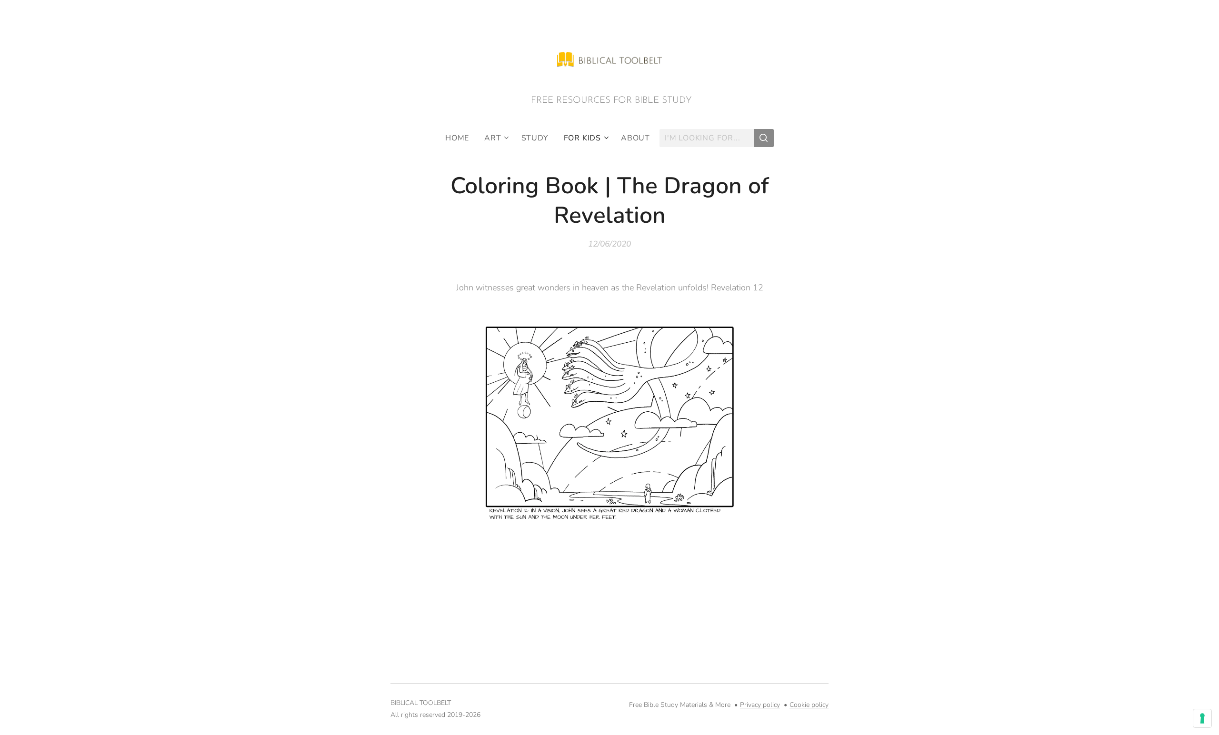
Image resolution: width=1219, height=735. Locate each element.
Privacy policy (760, 704)
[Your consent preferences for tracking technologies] (1202, 718)
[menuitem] (461, 138)
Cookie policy (809, 704)
